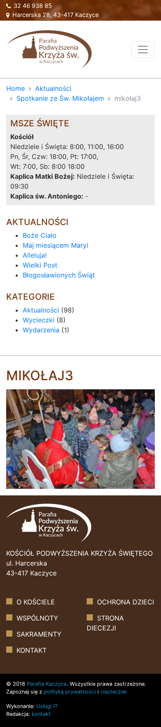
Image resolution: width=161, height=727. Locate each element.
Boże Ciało (40, 235)
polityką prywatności (70, 692)
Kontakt (32, 650)
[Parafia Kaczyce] (49, 48)
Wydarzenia (41, 330)
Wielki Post (40, 265)
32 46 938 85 (32, 5)
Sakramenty (39, 634)
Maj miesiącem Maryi (55, 245)
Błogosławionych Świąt (59, 275)
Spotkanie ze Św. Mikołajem (60, 98)
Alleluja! (35, 255)
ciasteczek (113, 692)
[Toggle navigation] (142, 49)
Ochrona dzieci (125, 602)
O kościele (36, 602)
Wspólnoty (37, 618)
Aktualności (53, 88)
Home (15, 88)
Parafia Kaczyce (46, 684)
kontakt (41, 714)
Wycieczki (38, 320)
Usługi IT (47, 706)
